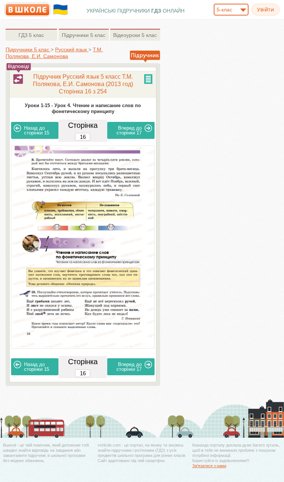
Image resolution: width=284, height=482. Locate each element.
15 (36, 130)
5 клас (31, 35)
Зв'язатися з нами (209, 466)
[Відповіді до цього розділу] (18, 79)
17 (129, 130)
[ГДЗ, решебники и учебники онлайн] (27, 10)
